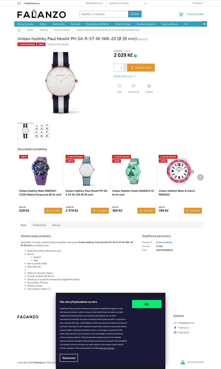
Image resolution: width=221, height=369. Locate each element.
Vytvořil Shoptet (195, 362)
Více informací (109, 348)
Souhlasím (146, 304)
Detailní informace (123, 76)
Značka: (58, 44)
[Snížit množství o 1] (125, 69)
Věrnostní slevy (94, 3)
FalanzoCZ (183, 332)
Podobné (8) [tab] (39, 225)
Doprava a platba (119, 3)
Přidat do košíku (143, 67)
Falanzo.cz (183, 327)
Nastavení (68, 357)
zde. (101, 348)
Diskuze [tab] (56, 225)
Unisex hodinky (164, 242)
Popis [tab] (23, 225)
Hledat (135, 14)
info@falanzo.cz (186, 322)
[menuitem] (25, 24)
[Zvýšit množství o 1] (125, 66)
